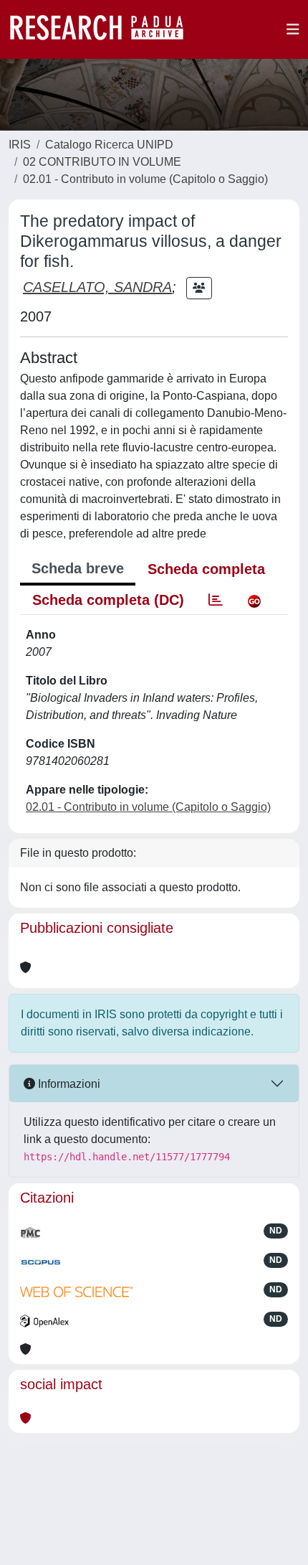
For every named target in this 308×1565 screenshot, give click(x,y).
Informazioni (67, 1084)
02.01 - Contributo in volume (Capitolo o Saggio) (145, 179)
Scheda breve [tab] (78, 568)
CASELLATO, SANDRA (97, 287)
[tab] (215, 600)
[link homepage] (104, 29)
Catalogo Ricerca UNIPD (109, 144)
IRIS (20, 144)
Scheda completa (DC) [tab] (108, 600)
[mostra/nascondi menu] (293, 29)
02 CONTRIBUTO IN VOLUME (102, 162)
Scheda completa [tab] (206, 569)
